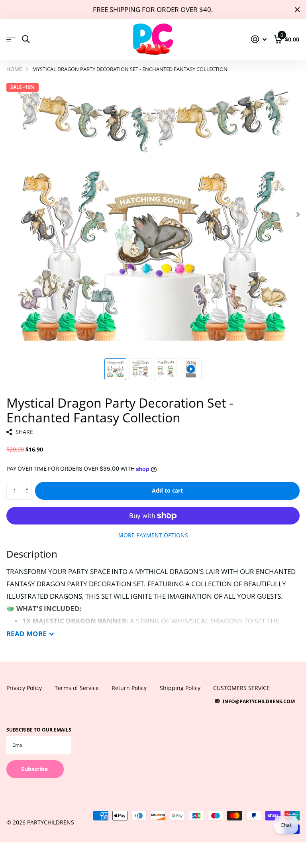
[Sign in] (259, 39)
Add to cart (167, 490)
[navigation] (115, 369)
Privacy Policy (24, 688)
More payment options (153, 535)
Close (297, 9)
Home (14, 69)
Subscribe (35, 769)
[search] (25, 39)
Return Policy (129, 688)
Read (26, 633)
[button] (29, 484)
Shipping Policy (180, 688)
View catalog (11, 39)
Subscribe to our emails (38, 729)
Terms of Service (77, 688)
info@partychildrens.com (259, 701)
